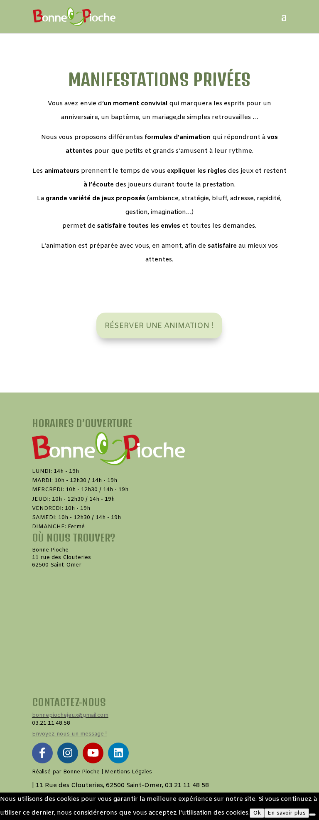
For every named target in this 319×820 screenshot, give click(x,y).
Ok (257, 813)
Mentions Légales (128, 771)
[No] (312, 814)
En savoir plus (286, 813)
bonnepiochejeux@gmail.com (70, 715)
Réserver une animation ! (159, 326)
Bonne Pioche (81, 771)
